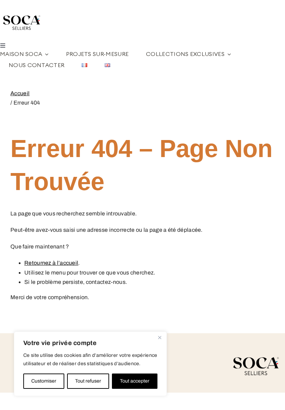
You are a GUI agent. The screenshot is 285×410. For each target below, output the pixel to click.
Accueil (20, 93)
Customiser (43, 381)
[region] (90, 363)
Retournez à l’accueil (51, 263)
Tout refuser (88, 381)
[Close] (159, 337)
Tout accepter (134, 381)
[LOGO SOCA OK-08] (22, 13)
